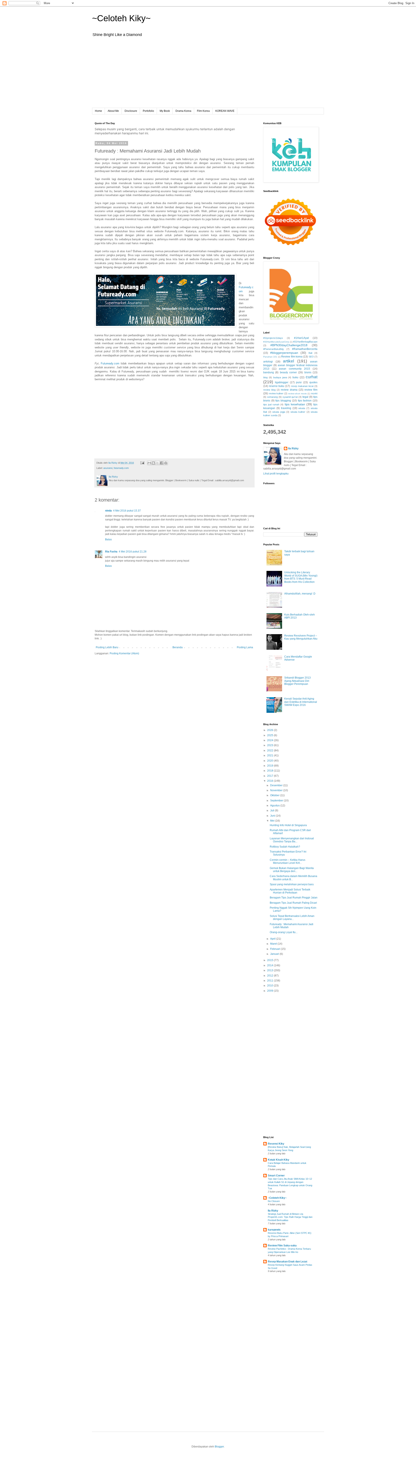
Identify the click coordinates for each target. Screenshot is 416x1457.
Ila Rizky (293, 448)
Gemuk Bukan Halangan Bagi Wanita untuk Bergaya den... (292, 870)
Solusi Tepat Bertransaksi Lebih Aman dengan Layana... (292, 917)
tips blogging (283, 400)
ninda (108, 510)
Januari (275, 953)
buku (295, 377)
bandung (268, 372)
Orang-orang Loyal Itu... (283, 932)
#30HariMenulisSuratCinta (276, 342)
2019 (270, 765)
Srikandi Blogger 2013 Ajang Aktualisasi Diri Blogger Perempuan (297, 680)
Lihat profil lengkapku (276, 473)
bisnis (307, 372)
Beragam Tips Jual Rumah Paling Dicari (293, 902)
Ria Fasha (111, 551)
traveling (286, 408)
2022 (270, 750)
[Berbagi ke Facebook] (161, 463)
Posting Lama (245, 647)
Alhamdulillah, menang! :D (299, 593)
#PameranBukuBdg (273, 349)
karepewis (274, 1229)
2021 (270, 755)
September (277, 800)
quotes (313, 382)
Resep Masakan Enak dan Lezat (287, 1261)
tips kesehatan (295, 404)
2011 (270, 980)
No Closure (274, 1201)
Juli (272, 810)
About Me (113, 110)
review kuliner (276, 393)
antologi (268, 361)
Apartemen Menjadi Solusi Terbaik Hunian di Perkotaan (290, 891)
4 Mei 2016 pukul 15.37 (127, 510)
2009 (270, 990)
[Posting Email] (142, 462)
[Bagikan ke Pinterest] (166, 463)
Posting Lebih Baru (107, 647)
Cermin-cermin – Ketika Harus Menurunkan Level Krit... (287, 861)
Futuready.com (110, 363)
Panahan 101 (270, 357)
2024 (270, 740)
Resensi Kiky (276, 1143)
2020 (270, 760)
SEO (311, 356)
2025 (270, 735)
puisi (299, 382)
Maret (274, 943)
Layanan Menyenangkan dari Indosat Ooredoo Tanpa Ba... (292, 840)
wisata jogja (278, 412)
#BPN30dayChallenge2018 (288, 345)
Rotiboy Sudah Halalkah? (285, 846)
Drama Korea (183, 110)
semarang (272, 397)
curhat (311, 377)
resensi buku (276, 386)
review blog (269, 389)
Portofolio (148, 110)
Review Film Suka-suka (282, 1245)
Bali (310, 353)
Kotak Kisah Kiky (278, 1159)
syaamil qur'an (290, 397)
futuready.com (121, 468)
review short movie (297, 393)
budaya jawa (280, 377)
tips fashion (305, 400)
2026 (270, 730)
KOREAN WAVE (224, 110)
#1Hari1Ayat (301, 337)
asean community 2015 (294, 368)
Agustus (275, 805)
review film (310, 389)
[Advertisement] (208, 75)
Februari (275, 948)
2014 (270, 965)
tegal (305, 396)
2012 (270, 975)
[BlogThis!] (153, 463)
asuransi (107, 468)
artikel (288, 361)
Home (98, 110)
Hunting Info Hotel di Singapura (288, 825)
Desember (276, 785)
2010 (270, 985)
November (276, 790)
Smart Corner (276, 1175)
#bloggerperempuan (284, 352)
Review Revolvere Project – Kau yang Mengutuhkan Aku (300, 637)
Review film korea (291, 356)
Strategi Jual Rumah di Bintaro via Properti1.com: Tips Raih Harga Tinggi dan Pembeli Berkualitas (290, 1217)
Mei (272, 820)
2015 (270, 960)
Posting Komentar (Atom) (124, 653)
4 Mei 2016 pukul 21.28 (132, 551)
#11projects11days (273, 338)
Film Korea (203, 110)
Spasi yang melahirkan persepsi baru (292, 884)
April (273, 938)
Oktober (275, 795)
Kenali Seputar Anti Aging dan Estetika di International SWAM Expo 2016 (300, 702)
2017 (270, 775)
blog (265, 377)
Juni (273, 815)
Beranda (177, 647)
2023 (270, 745)
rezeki (314, 393)
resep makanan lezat (302, 386)
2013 (270, 970)
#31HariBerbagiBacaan (305, 341)
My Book (165, 110)
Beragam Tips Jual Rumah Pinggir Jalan (293, 897)
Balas (108, 539)
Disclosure (131, 110)
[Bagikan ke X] (157, 463)
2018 (270, 770)
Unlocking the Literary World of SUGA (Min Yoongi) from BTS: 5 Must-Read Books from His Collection (300, 577)
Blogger (219, 1446)
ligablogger (281, 382)
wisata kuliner (298, 412)
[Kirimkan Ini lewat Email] (149, 463)
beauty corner (288, 372)
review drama (289, 389)
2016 (270, 780)
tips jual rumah (271, 404)
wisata (301, 408)
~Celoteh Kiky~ (121, 18)
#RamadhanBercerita (304, 349)
